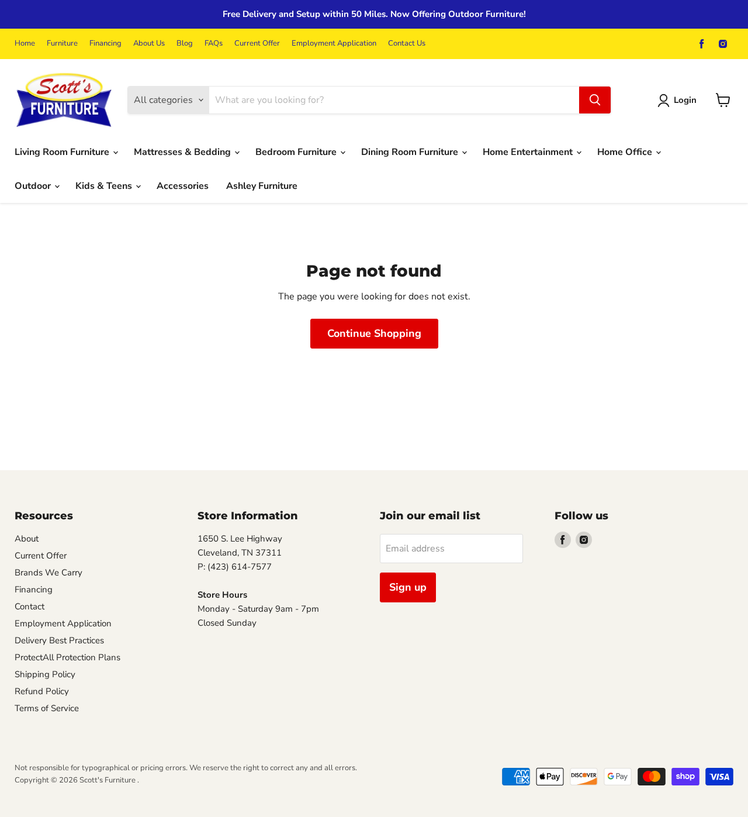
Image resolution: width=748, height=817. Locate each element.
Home (25, 43)
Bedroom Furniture (297, 152)
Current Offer (257, 43)
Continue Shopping (374, 333)
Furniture (62, 43)
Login (685, 100)
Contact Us (406, 43)
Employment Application (334, 43)
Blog (184, 43)
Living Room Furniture (63, 152)
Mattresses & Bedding (183, 152)
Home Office (625, 152)
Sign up (408, 587)
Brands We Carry (48, 572)
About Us (149, 43)
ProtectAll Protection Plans (67, 657)
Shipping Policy (45, 674)
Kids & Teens (104, 186)
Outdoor (34, 186)
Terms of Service (47, 708)
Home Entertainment (529, 152)
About (27, 538)
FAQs (214, 43)
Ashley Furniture (261, 186)
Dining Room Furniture (410, 152)
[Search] (595, 100)
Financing (105, 43)
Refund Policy (42, 691)
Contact (29, 606)
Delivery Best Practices (59, 640)
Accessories (183, 186)
